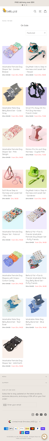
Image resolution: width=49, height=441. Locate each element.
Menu (4, 376)
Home (4, 21)
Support (5, 382)
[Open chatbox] (44, 436)
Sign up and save (8, 390)
